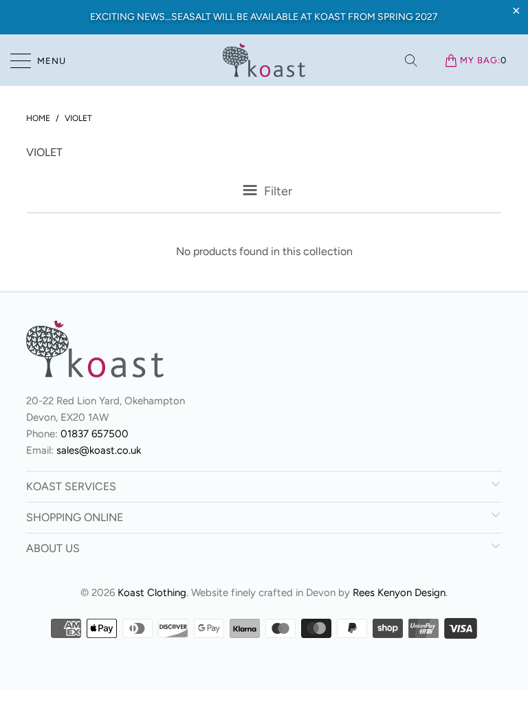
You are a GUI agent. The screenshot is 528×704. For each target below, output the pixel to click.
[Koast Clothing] (264, 60)
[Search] (412, 60)
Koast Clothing (152, 592)
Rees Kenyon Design (399, 592)
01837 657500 (94, 434)
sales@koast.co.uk (98, 450)
